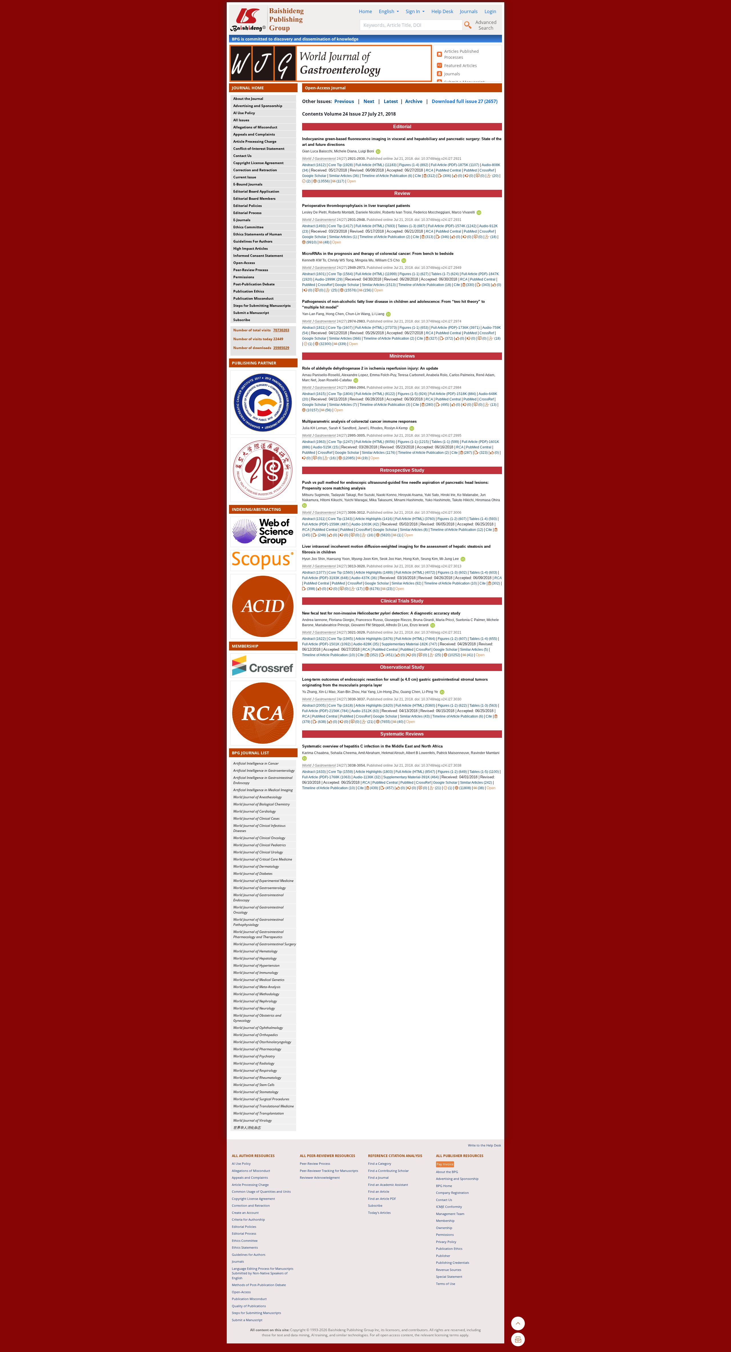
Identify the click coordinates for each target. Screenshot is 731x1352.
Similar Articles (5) (474, 650)
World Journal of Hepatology (255, 958)
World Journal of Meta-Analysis (256, 986)
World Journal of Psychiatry (254, 1056)
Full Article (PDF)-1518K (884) (452, 394)
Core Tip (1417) (340, 226)
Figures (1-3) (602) (452, 573)
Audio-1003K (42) (365, 524)
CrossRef (486, 170)
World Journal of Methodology (256, 994)
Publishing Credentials (452, 1262)
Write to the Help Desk (484, 1145)
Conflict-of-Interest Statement (258, 148)
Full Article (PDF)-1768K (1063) (326, 777)
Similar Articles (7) (343, 405)
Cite (418, 176)
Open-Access (244, 262)
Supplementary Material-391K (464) (411, 777)
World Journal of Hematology (255, 951)
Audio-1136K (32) (367, 777)
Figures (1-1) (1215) (413, 442)
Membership (445, 1220)
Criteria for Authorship (248, 1219)
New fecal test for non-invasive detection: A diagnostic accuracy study (381, 613)
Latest (391, 101)
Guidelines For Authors (252, 241)
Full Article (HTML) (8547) (415, 772)
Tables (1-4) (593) (483, 519)
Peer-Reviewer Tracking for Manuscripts (329, 1170)
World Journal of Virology (252, 1120)
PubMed (470, 170)
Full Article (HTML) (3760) (415, 519)
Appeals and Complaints (254, 134)
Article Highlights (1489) (374, 573)
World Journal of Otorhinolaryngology (262, 1041)
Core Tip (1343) (340, 519)
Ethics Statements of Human (257, 234)
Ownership (444, 1228)
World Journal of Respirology (255, 1070)
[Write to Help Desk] (518, 1339)
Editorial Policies (247, 205)
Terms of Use (445, 1284)
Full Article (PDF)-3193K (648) (325, 578)
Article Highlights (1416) (374, 519)
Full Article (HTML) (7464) (415, 639)
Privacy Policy (446, 1242)
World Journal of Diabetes (252, 873)
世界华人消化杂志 (247, 1127)
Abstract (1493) (314, 226)
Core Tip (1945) (340, 639)
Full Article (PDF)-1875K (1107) (455, 165)
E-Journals (241, 219)
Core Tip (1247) (340, 442)
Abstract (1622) (314, 639)
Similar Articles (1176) (379, 453)
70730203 (281, 330)
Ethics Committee (248, 227)
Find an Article (378, 1191)
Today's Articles (379, 1212)
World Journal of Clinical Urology (258, 852)
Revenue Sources (448, 1270)
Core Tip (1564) (340, 274)
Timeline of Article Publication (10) (450, 583)
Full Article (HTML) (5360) (415, 706)
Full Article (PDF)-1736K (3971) (455, 328)
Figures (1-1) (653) (414, 328)
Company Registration (452, 1192)
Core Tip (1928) (340, 165)
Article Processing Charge (254, 141)
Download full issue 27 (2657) (464, 101)
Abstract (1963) (314, 442)
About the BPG (447, 1172)
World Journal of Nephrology (255, 1001)
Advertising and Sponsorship (257, 105)
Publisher (443, 1256)
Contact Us (242, 155)
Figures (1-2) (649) (452, 772)
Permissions (243, 277)
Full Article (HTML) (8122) (375, 394)
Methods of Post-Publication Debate (259, 1285)
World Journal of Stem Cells (253, 1084)
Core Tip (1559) (340, 772)
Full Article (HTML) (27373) (376, 328)
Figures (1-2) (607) (452, 519)
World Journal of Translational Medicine (263, 1106)
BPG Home (444, 1186)
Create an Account (245, 1212)
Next (369, 101)
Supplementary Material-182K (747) (409, 644)
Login (490, 11)
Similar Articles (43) (415, 716)
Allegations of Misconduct (255, 127)
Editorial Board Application (256, 191)
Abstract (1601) (314, 274)
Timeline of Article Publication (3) (385, 405)
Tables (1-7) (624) (445, 274)
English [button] (387, 11)
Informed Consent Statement (258, 255)
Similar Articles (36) (344, 176)
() (431, 176)
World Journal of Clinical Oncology (259, 837)
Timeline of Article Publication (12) (456, 530)
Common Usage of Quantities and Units (261, 1191)
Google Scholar (314, 176)
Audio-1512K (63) (365, 711)
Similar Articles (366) (345, 338)
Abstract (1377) (314, 573)
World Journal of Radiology (253, 1063)
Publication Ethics (248, 291)
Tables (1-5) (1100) (484, 772)
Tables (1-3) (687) (411, 226)
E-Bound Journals (247, 184)
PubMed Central (448, 170)
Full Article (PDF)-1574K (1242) (452, 226)
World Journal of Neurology (254, 1008)
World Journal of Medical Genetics (258, 979)
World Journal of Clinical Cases (256, 818)
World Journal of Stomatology (255, 1091)
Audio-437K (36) (364, 578)
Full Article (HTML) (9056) (375, 442)
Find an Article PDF (382, 1198)
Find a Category (379, 1163)
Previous (344, 101)
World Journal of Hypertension (256, 965)
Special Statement (449, 1276)
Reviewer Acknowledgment (320, 1177)
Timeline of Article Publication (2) (385, 237)
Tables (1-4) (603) (483, 573)
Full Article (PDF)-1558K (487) (325, 524)
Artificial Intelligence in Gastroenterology (264, 770)
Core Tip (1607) (340, 328)
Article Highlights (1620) (374, 706)
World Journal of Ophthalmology (258, 1027)
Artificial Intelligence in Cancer (256, 763)
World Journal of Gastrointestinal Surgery (264, 944)
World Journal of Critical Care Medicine (262, 859)
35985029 (281, 347)
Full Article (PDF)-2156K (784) (325, 711)
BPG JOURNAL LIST (250, 752)
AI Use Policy (244, 112)
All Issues (241, 120)
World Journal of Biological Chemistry (261, 804)
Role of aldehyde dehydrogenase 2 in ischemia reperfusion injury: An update (370, 368)
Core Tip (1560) (340, 573)
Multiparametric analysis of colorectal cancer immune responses (359, 421)
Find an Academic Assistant (388, 1184)
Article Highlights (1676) (374, 639)
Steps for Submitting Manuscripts (262, 305)
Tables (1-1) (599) (445, 442)
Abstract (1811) (314, 328)
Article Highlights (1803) (374, 772)
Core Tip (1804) (340, 394)
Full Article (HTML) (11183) (376, 165)
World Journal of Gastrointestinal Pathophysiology (258, 922)
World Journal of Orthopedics (255, 1034)
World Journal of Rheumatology (257, 1077)
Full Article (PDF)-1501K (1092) (326, 644)
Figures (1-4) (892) (413, 165)
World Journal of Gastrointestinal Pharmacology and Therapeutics (258, 934)
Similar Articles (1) (343, 237)
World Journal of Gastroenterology (259, 887)
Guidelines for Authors (248, 1254)
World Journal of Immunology (255, 972)
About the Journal (248, 98)
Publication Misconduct (253, 298)
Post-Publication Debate (254, 284)
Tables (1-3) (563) (483, 706)
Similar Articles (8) (414, 530)
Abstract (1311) (314, 519)
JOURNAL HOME (248, 87)
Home (365, 11)
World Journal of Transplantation (258, 1113)
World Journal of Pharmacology (257, 1049)
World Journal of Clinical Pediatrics (259, 845)
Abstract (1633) (314, 772)
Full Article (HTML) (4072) (415, 573)
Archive (413, 101)
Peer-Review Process (250, 269)
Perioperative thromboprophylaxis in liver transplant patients (356, 205)
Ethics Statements (245, 1247)
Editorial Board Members (254, 198)
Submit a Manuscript (251, 312)
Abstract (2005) (314, 706)
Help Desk (442, 11)
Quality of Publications (249, 1306)
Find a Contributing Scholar (388, 1170)
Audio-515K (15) (326, 447)
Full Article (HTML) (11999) (376, 274)
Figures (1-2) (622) (452, 706)
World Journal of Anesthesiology (257, 797)
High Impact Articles (250, 248)
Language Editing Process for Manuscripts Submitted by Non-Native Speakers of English (262, 1273)
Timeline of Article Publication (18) (424, 285)
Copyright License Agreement (258, 162)
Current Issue (244, 177)
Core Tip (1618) (340, 706)
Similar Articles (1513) (379, 285)
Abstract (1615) (314, 394)
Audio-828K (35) (366, 644)
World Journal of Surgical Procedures (261, 1099)
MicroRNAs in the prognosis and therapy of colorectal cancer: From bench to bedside (377, 253)
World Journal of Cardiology (254, 811)
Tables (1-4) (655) (483, 639)
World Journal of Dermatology (256, 866)
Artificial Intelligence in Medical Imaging (263, 789)
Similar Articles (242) (476, 783)
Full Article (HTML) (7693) (375, 226)
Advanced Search (486, 25)
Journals (469, 11)
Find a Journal (378, 1177)
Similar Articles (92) (406, 583)
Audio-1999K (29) (329, 279)
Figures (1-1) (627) (414, 274)
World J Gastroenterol (319, 159)
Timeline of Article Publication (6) (387, 176)
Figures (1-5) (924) (412, 394)
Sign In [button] (413, 11)
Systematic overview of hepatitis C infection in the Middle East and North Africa (372, 746)
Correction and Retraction (255, 170)
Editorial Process (247, 212)
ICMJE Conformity (449, 1206)
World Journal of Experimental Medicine (263, 880)
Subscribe (241, 319)
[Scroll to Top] (518, 1323)
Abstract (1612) (314, 165)
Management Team (450, 1214)
